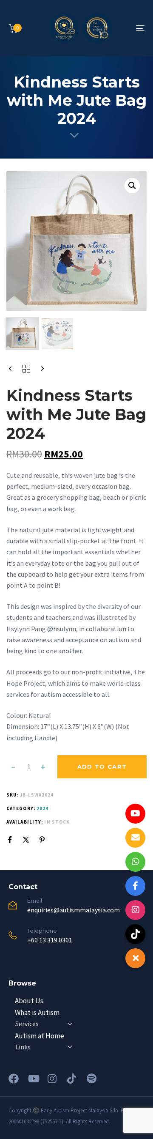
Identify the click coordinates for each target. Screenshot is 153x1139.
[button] (132, 185)
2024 (42, 808)
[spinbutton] (28, 767)
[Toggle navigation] (121, 28)
